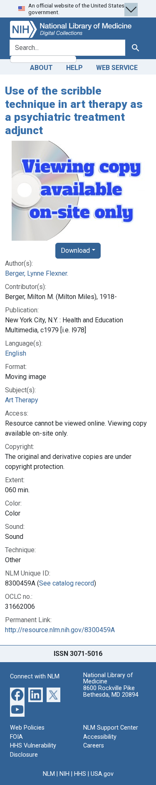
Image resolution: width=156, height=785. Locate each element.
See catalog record (66, 583)
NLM (49, 774)
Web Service (117, 68)
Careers (93, 745)
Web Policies (27, 727)
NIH (64, 774)
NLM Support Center (110, 727)
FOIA (16, 736)
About (41, 68)
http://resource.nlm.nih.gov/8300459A (60, 630)
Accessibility (99, 736)
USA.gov (102, 774)
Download (75, 250)
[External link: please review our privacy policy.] (17, 694)
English (15, 353)
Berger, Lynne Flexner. (36, 273)
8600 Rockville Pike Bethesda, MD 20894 (111, 691)
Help (74, 68)
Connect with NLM (34, 676)
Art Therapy (21, 400)
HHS (80, 774)
